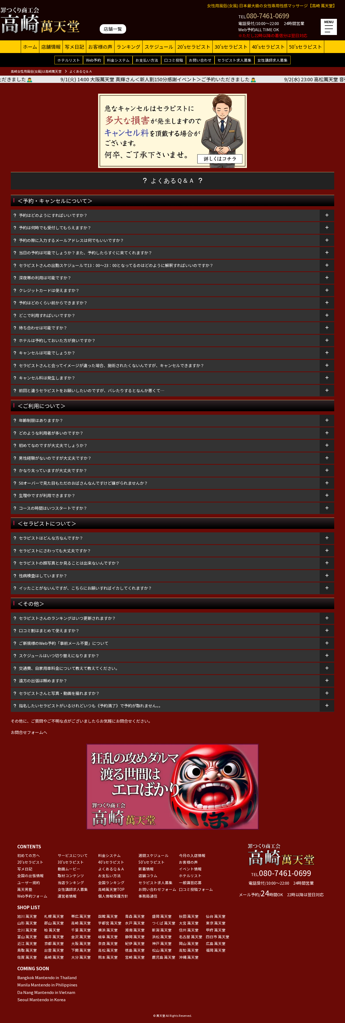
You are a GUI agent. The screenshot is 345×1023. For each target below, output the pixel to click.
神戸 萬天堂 (162, 943)
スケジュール (158, 46)
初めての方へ (28, 855)
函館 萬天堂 (108, 916)
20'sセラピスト (194, 46)
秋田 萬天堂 (189, 916)
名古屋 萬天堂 (190, 936)
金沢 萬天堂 (81, 936)
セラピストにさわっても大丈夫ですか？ (55, 550)
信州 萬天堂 (189, 930)
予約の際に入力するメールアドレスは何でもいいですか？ (71, 240)
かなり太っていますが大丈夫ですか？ (53, 470)
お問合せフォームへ (29, 732)
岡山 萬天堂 (189, 943)
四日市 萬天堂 (217, 936)
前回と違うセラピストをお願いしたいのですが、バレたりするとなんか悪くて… (91, 390)
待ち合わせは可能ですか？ (43, 328)
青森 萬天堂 (135, 916)
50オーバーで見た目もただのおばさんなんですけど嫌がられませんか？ (83, 483)
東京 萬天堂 (216, 923)
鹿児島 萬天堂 (163, 957)
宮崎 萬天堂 (135, 957)
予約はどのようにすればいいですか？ (53, 215)
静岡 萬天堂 (135, 936)
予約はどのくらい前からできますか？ (53, 302)
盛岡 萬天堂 (162, 916)
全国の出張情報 (30, 875)
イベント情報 (190, 868)
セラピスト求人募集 (234, 60)
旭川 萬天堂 (27, 916)
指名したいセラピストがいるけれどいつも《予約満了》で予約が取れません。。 (91, 705)
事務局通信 (148, 896)
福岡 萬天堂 (216, 950)
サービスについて (73, 855)
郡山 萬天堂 (54, 923)
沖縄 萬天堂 (189, 957)
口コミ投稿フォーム (196, 889)
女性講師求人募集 (272, 60)
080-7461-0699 (267, 15)
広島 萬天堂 (216, 943)
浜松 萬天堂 (162, 936)
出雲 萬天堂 (54, 950)
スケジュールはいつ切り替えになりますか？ (59, 655)
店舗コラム (148, 875)
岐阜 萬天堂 (108, 936)
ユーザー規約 (28, 882)
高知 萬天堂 (189, 950)
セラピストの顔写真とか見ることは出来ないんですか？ (69, 563)
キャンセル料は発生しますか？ (47, 378)
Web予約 (93, 60)
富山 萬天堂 (27, 936)
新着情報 (146, 868)
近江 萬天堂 (27, 943)
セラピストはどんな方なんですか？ (51, 538)
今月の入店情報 (192, 855)
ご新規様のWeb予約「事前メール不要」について (63, 643)
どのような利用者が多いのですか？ (51, 433)
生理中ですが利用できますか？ (47, 495)
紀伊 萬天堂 (135, 943)
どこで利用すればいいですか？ (47, 315)
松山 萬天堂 (162, 950)
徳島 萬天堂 (135, 950)
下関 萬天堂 (81, 950)
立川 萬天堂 (27, 930)
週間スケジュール (153, 855)
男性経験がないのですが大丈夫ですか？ (55, 458)
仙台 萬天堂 (216, 916)
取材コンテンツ (71, 875)
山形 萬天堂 (27, 923)
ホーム (30, 46)
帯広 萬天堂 (81, 916)
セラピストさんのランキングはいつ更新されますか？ (67, 618)
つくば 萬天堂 (163, 923)
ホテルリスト (68, 60)
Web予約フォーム (32, 896)
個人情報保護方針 (113, 896)
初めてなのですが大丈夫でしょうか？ (53, 445)
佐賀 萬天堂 (27, 957)
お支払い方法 (147, 60)
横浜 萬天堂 (108, 930)
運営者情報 (67, 896)
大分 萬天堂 (81, 957)
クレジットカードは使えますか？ (51, 290)
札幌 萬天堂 (54, 916)
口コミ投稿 (173, 60)
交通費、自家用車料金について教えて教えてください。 (69, 668)
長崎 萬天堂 (54, 957)
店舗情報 (51, 46)
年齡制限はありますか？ (41, 420)
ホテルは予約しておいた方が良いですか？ (57, 340)
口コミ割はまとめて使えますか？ (49, 630)
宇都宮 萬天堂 (110, 923)
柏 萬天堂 (52, 930)
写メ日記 (74, 46)
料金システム (118, 60)
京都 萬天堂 (54, 943)
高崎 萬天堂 (81, 923)
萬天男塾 (24, 889)
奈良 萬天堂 (108, 943)
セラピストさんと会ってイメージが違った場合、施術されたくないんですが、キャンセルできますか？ (111, 365)
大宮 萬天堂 (189, 923)
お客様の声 (100, 46)
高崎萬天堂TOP (111, 889)
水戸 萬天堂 (135, 923)
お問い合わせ (200, 60)
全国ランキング (111, 882)
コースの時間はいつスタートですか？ (53, 508)
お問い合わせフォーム (157, 889)
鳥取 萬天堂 (27, 950)
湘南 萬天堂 (135, 930)
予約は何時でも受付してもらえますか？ (55, 227)
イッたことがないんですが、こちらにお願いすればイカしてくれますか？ (85, 588)
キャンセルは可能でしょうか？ (47, 353)
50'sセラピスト (305, 46)
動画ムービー (69, 868)
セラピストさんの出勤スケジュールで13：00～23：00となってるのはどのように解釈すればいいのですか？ (116, 265)
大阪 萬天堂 (81, 943)
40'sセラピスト (268, 46)
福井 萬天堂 (54, 936)
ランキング (128, 46)
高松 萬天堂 (108, 950)
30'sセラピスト (231, 46)
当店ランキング (71, 882)
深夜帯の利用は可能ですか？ (45, 277)
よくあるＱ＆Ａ (111, 868)
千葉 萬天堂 (81, 930)
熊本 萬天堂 (108, 957)
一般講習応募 (190, 882)
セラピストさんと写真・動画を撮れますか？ (59, 693)
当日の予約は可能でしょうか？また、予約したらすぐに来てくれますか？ (85, 252)
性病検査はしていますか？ (43, 575)
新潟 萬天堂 (162, 930)
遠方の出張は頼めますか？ (43, 680)
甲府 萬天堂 (216, 930)
